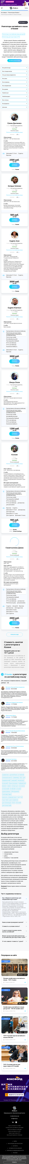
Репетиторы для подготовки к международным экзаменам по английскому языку (14, 334)
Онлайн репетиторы (14, 60)
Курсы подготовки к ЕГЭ (14, 1133)
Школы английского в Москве (14, 1129)
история (19, 788)
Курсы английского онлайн (14, 1125)
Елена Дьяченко (14, 123)
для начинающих (6, 802)
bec (21, 777)
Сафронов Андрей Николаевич (14, 702)
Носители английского (11, 346)
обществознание (13, 783)
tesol (13, 802)
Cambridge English (6, 794)
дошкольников (6, 791)
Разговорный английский (12, 341)
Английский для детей (11, 339)
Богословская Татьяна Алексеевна (15, 731)
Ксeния (14, 455)
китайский (12, 788)
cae (18, 797)
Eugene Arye (14, 241)
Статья (6, 961)
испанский (5, 783)
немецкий (14, 780)
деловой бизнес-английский (17, 774)
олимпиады (16, 777)
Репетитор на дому (11, 602)
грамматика (5, 774)
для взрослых (21, 502)
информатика (22, 783)
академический (6, 780)
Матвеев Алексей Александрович (15, 687)
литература (15, 786)
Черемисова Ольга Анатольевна (15, 746)
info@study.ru (14, 1118)
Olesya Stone (14, 382)
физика (4, 786)
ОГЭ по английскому (11, 344)
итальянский (5, 788)
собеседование (15, 791)
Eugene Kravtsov (14, 308)
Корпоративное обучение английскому (16, 331)
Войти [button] (26, 8)
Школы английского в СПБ (14, 1131)
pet (24, 777)
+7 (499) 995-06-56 (14, 1116)
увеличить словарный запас (9, 797)
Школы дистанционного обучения (14, 1135)
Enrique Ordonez (14, 186)
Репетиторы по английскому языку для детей (13, 34)
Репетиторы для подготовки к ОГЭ (10, 37)
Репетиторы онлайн (11, 337)
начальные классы (7, 777)
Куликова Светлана (11, 759)
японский (18, 802)
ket (21, 797)
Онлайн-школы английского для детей (14, 1127)
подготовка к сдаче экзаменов (10, 799)
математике (21, 780)
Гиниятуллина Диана (14, 548)
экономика (21, 786)
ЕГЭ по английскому (11, 342)
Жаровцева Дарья (11, 715)
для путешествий (6, 805)
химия (9, 786)
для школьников (10, 504)
